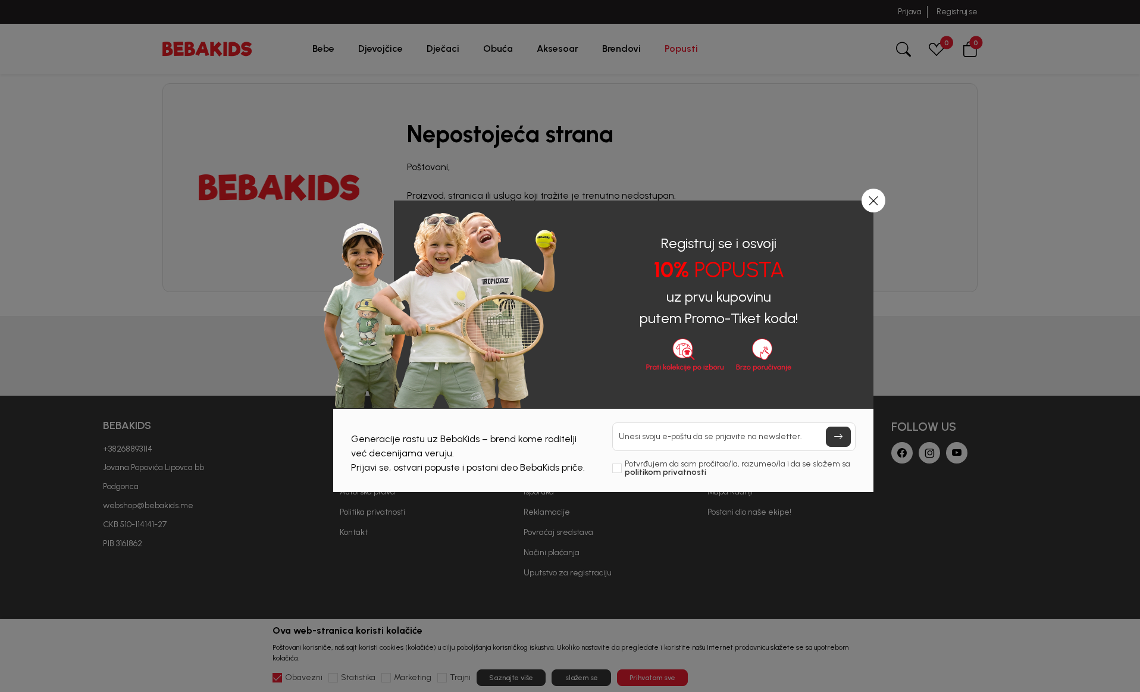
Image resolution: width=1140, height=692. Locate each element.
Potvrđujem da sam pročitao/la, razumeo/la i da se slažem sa (737, 468)
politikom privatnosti (665, 472)
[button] (873, 200)
